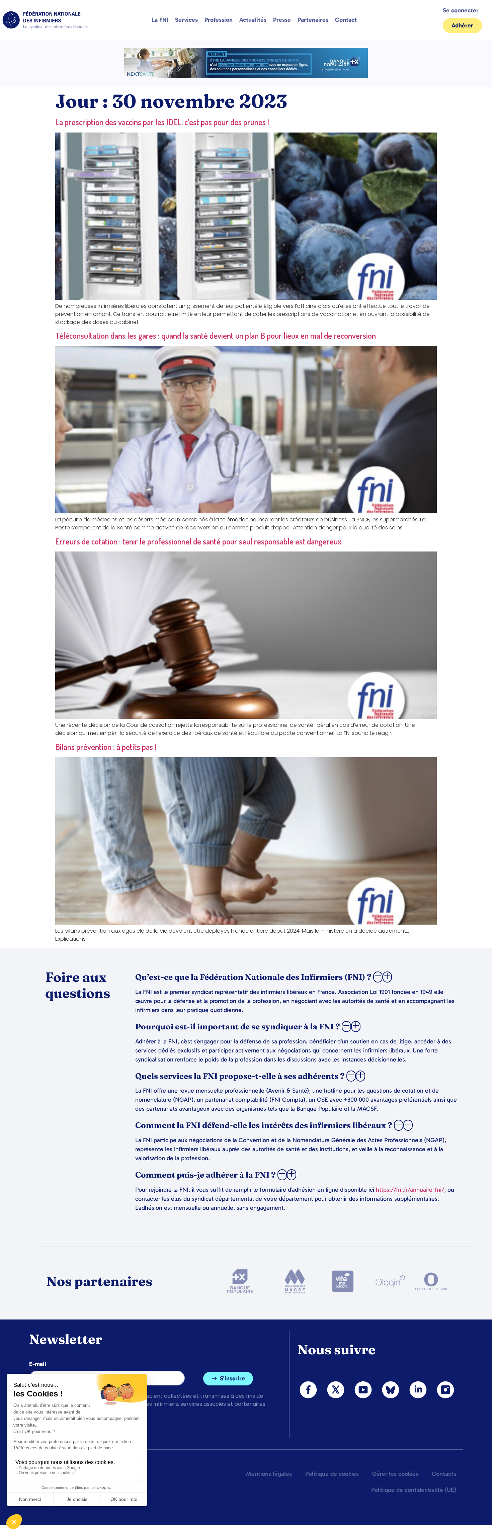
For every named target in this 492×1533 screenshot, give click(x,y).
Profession (218, 19)
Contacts (444, 1473)
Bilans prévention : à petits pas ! (105, 747)
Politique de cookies (332, 1473)
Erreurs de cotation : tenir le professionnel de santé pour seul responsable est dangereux (198, 541)
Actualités (252, 19)
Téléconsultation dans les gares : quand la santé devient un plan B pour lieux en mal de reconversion (215, 335)
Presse (282, 19)
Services (186, 19)
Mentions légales (269, 1473)
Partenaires (313, 19)
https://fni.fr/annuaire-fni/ (410, 1189)
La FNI (160, 19)
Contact (346, 19)
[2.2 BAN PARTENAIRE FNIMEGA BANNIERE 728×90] (246, 76)
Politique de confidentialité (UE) (413, 1490)
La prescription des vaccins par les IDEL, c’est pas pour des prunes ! (162, 122)
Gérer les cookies (395, 1473)
